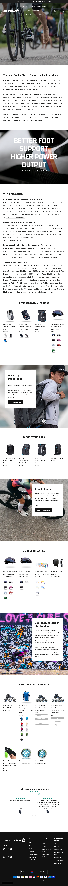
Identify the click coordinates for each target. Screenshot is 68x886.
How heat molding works (15, 217)
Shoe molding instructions (32, 858)
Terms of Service (58, 860)
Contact (31, 842)
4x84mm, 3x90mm (41, 715)
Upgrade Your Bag (33, 854)
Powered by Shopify (39, 880)
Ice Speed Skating (33, 10)
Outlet (30, 848)
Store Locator (32, 851)
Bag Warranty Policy (45, 855)
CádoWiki (40, 15)
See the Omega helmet (43, 510)
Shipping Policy (58, 849)
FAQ (30, 845)
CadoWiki (56, 846)
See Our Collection (15, 402)
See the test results (13, 240)
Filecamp (44, 846)
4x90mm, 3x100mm (41, 718)
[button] (33, 816)
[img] (34, 792)
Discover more (34, 176)
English (23, 871)
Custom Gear (28, 15)
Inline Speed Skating (38, 6)
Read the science (50, 257)
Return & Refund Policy (58, 853)
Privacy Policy (58, 857)
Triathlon (25, 6)
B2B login (44, 843)
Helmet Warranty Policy (46, 850)
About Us (56, 843)
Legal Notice (57, 863)
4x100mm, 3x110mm (42, 722)
